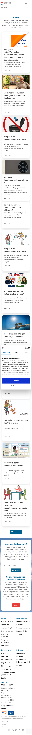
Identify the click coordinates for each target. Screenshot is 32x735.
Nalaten (19, 665)
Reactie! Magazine (23, 628)
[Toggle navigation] (29, 3)
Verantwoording (7, 669)
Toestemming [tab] (6, 352)
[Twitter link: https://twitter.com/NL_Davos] (13, 729)
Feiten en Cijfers (7, 621)
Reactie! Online (21, 631)
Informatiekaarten (7, 631)
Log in (3, 678)
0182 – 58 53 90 (7, 685)
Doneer (16, 605)
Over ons (4, 653)
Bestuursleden (6, 660)
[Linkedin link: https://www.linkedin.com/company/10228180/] (16, 729)
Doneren (19, 656)
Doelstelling (5, 656)
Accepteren (16, 380)
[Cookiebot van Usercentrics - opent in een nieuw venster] (23, 348)
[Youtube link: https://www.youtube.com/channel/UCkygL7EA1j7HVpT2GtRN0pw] (19, 729)
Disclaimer (5, 721)
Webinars (19, 625)
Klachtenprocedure (7, 727)
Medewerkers (6, 666)
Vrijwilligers (5, 663)
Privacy (4, 724)
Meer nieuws (16, 532)
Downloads (5, 645)
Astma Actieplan (7, 628)
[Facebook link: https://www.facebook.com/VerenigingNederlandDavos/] (9, 729)
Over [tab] (26, 352)
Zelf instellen (15, 386)
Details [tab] (16, 352)
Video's (19, 634)
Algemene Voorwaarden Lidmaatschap (12, 718)
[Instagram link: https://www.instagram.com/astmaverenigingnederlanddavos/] (23, 729)
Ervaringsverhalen (23, 621)
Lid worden (20, 653)
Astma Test (5, 625)
